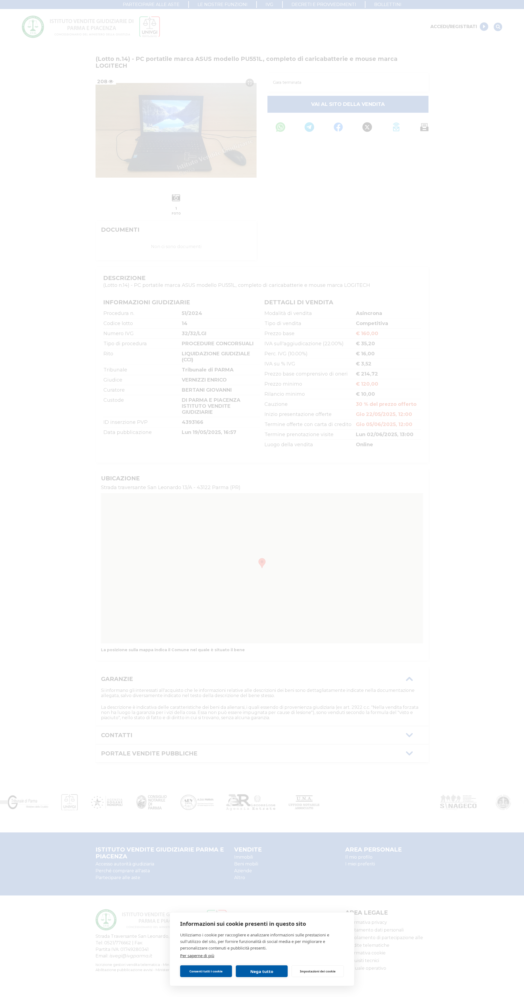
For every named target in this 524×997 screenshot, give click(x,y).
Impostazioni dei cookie (318, 971)
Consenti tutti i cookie (206, 971)
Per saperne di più (197, 955)
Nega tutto (261, 971)
